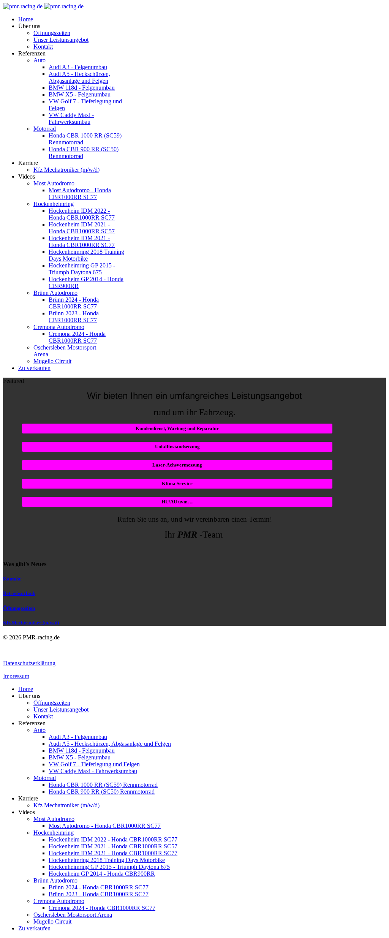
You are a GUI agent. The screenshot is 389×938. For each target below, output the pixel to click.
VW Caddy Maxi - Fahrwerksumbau (71, 118)
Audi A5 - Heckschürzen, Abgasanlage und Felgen (79, 77)
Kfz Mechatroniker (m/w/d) (66, 169)
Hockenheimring (53, 204)
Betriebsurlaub (19, 593)
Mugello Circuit (52, 361)
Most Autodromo (53, 183)
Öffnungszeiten (51, 33)
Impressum (16, 676)
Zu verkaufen (34, 368)
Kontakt (43, 46)
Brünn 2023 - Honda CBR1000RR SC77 (74, 316)
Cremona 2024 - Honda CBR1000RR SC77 (77, 337)
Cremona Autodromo (58, 327)
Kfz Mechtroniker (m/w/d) (31, 622)
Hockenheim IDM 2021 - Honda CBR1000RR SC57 (82, 227)
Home (25, 19)
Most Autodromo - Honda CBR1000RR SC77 (80, 193)
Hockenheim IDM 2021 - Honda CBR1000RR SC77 (82, 241)
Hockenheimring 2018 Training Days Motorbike (86, 255)
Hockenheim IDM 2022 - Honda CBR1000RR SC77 (82, 214)
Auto (39, 60)
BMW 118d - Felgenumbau (82, 87)
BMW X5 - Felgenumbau (80, 94)
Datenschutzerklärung (29, 663)
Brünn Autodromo (55, 292)
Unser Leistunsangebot (61, 39)
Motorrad (44, 128)
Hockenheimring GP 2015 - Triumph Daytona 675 (82, 268)
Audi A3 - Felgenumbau (78, 67)
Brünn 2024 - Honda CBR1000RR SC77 (74, 303)
